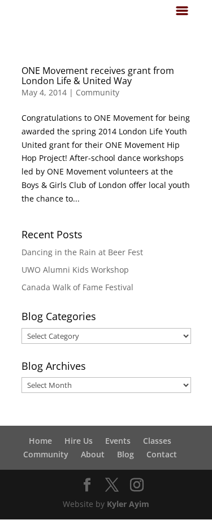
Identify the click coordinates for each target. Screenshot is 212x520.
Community (97, 92)
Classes (157, 440)
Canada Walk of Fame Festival (77, 287)
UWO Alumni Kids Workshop (75, 269)
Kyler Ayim (128, 504)
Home (40, 440)
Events (118, 440)
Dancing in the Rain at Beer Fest (82, 252)
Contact (161, 454)
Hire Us (78, 440)
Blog (125, 454)
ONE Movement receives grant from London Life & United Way (97, 75)
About (93, 454)
